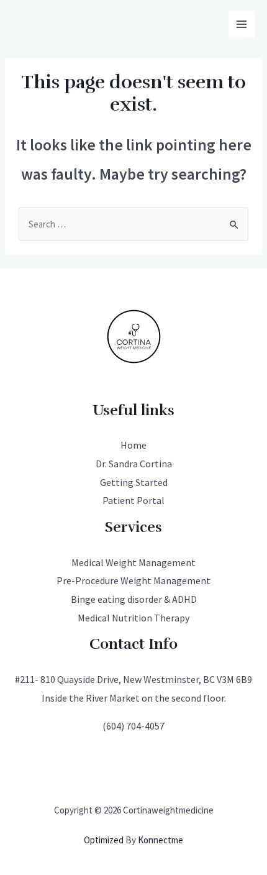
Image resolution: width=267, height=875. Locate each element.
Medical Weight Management (133, 562)
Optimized (104, 840)
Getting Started (134, 482)
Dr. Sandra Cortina (134, 463)
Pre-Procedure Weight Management (133, 580)
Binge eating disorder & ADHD (134, 599)
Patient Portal (133, 500)
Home (133, 445)
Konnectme (160, 840)
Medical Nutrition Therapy (133, 618)
